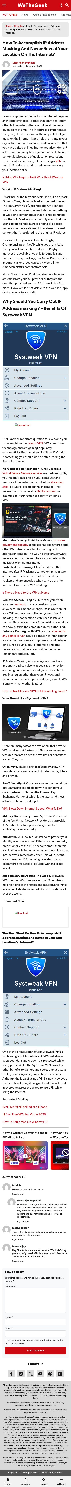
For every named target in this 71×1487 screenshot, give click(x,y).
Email (9, 1328)
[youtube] (40, 1376)
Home (8, 26)
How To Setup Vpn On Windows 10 (25, 1122)
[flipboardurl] (60, 1376)
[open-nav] (4, 5)
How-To (18, 26)
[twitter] (30, 1376)
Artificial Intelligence (44, 15)
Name (9, 1317)
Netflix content (46, 491)
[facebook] (11, 1376)
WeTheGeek (32, 5)
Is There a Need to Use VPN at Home (25, 592)
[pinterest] (50, 1376)
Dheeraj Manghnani (23, 62)
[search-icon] (67, 5)
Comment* (11, 1286)
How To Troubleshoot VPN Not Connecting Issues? (34, 691)
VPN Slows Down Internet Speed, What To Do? (32, 808)
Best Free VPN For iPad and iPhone (24, 1107)
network (20, 604)
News (24, 15)
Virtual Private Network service (22, 473)
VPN (58, 161)
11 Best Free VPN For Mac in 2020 (24, 1114)
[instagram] (21, 1376)
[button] (61, 6)
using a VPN (35, 443)
